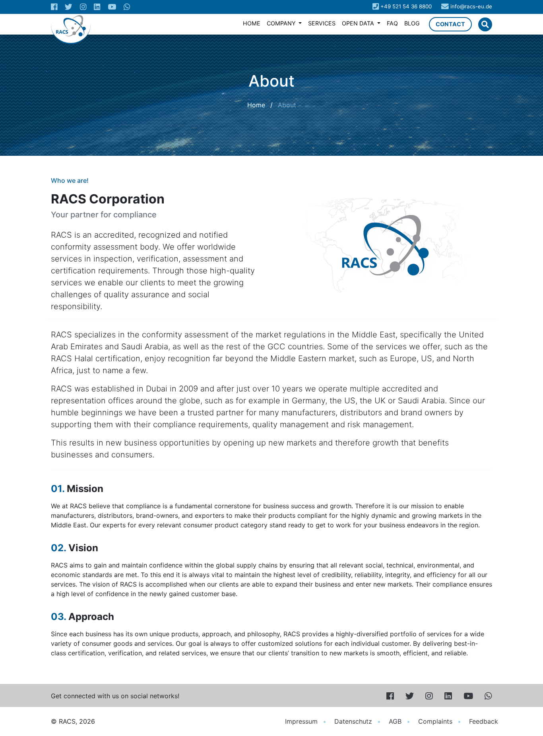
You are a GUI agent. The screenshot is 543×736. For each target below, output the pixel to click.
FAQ (392, 23)
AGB (395, 721)
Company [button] (282, 23)
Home (251, 23)
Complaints (435, 721)
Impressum (301, 721)
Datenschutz (353, 721)
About (287, 105)
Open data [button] (359, 23)
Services (321, 23)
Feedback (483, 721)
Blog (412, 23)
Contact (450, 24)
